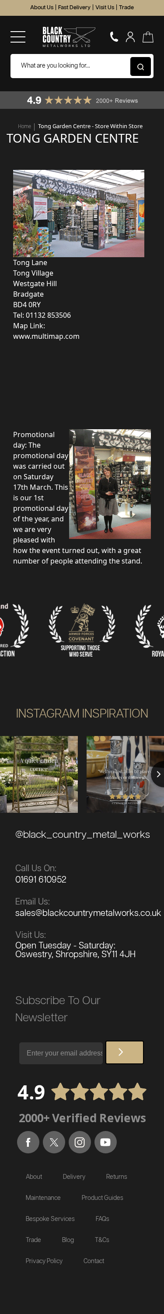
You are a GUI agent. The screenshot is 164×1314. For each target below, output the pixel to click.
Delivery (74, 1177)
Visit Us (104, 8)
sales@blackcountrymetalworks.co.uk (88, 913)
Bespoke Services (50, 1219)
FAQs (102, 1219)
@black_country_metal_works (82, 835)
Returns (116, 1177)
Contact (94, 1261)
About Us (41, 8)
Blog (68, 1240)
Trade (126, 8)
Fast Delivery (74, 8)
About (34, 1177)
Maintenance (43, 1198)
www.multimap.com (46, 336)
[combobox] (82, 66)
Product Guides (102, 1198)
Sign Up (124, 1052)
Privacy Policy (44, 1261)
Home (24, 126)
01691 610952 (40, 880)
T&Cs (102, 1240)
